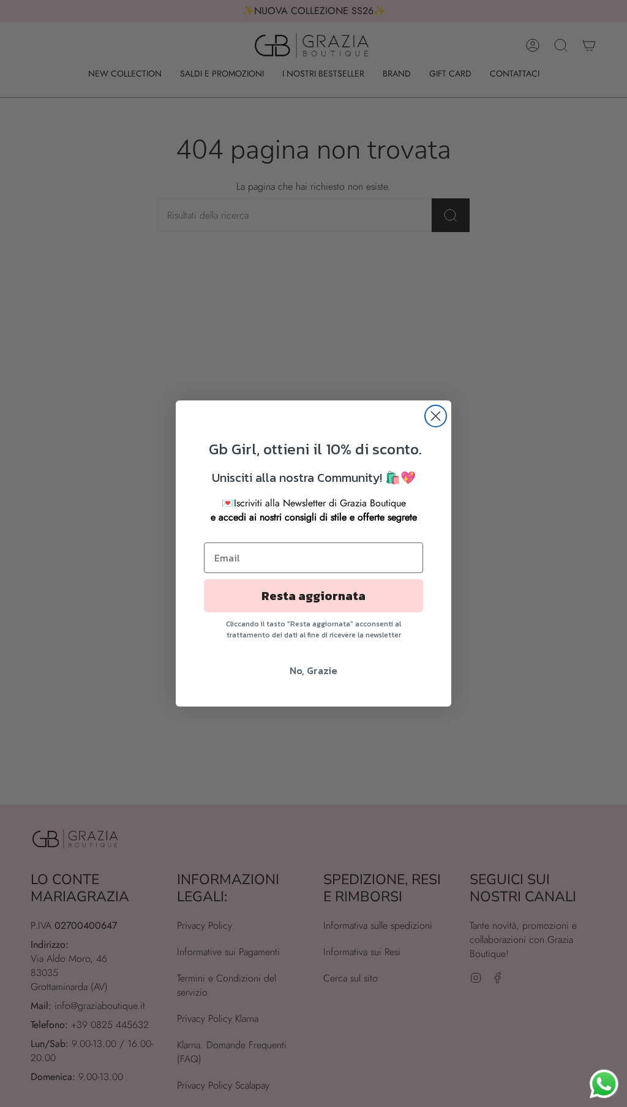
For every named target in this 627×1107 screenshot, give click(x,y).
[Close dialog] (435, 416)
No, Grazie (313, 670)
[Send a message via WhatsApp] (604, 1084)
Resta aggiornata (313, 596)
